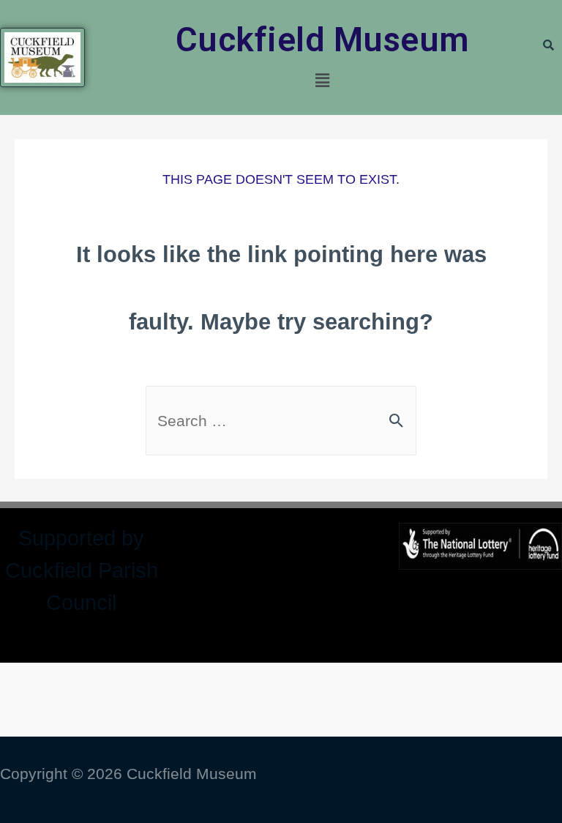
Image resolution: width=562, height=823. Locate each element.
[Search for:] (281, 420)
